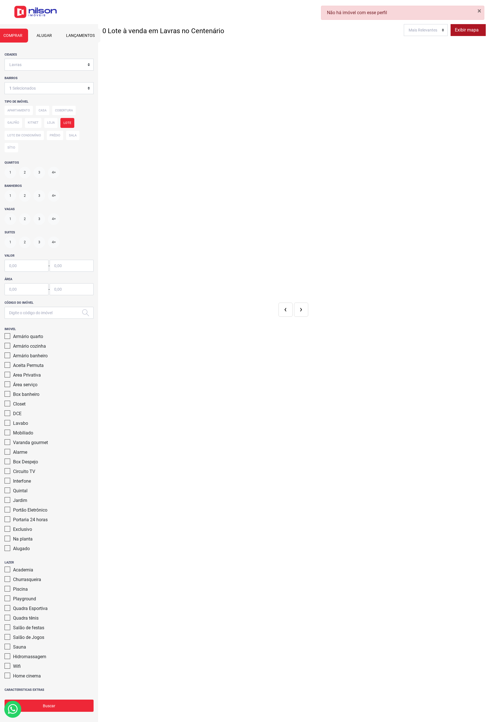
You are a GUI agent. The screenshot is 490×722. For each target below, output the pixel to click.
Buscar (49, 706)
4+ (54, 172)
